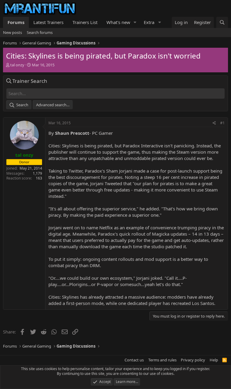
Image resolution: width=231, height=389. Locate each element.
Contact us (134, 360)
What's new (118, 22)
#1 (222, 122)
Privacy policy (193, 360)
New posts (12, 32)
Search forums (40, 32)
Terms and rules (162, 360)
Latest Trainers (48, 22)
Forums (16, 22)
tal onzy (17, 65)
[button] (135, 22)
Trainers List (84, 22)
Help (214, 360)
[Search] (222, 22)
